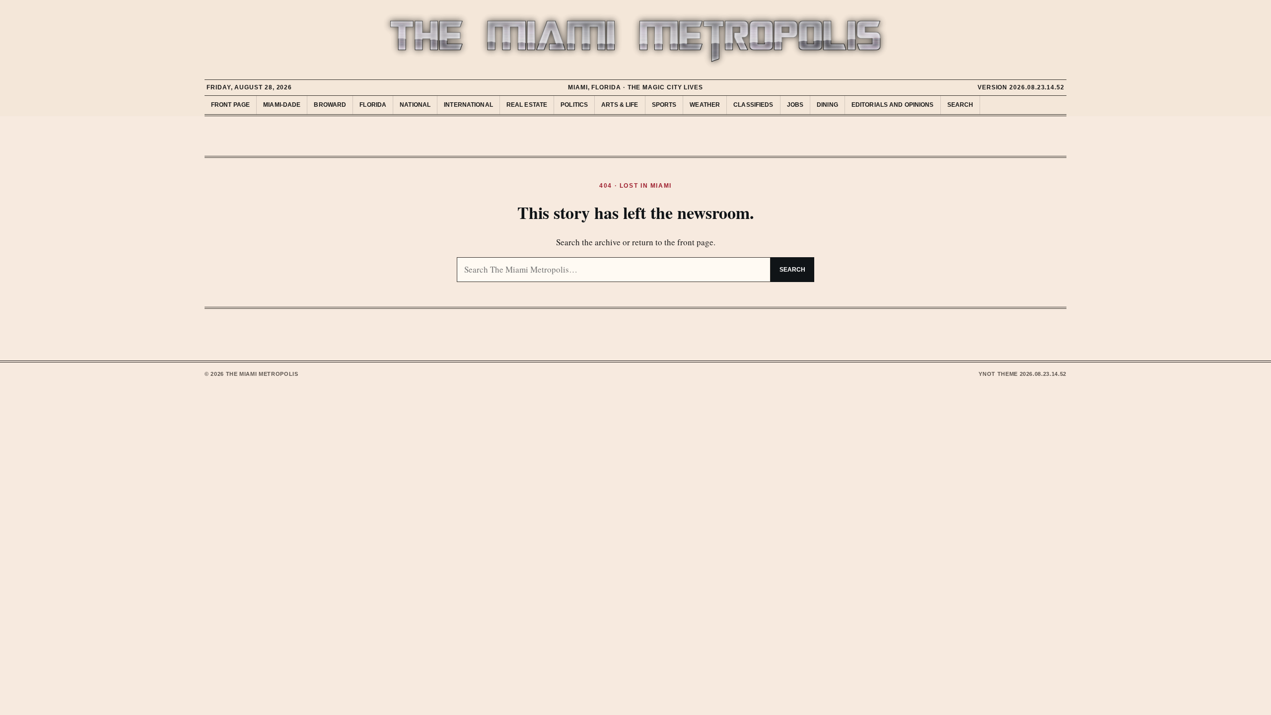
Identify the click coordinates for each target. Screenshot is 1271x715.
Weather (705, 104)
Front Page (230, 104)
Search (960, 104)
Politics (574, 104)
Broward (330, 104)
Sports (664, 104)
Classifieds (753, 104)
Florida (372, 104)
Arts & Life (619, 104)
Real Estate (526, 104)
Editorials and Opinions (892, 104)
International (468, 104)
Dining (827, 104)
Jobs (795, 104)
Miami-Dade (281, 104)
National (415, 104)
